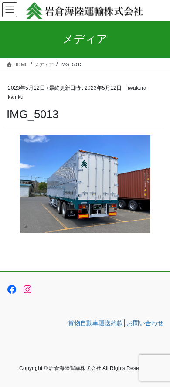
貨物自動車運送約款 (95, 322)
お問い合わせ (145, 322)
